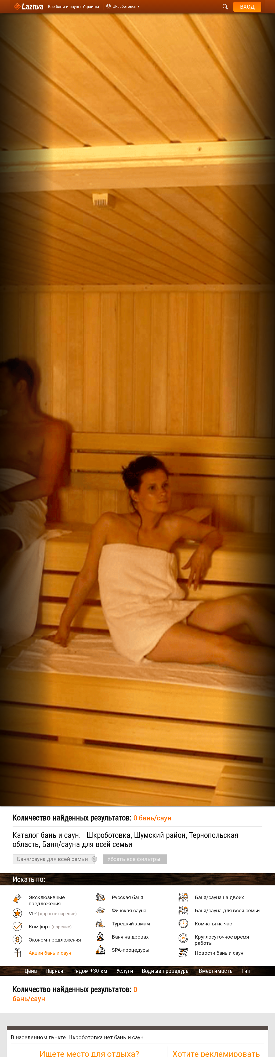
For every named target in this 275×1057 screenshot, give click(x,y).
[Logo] (28, 7)
